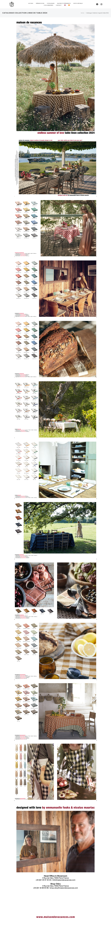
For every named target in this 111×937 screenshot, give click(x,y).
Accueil (30, 3)
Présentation (40, 3)
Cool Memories (48, 5)
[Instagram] (101, 4)
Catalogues (50, 3)
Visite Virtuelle (78, 3)
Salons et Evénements (64, 3)
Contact (59, 5)
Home (82, 13)
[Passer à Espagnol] (69, 5)
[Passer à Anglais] (65, 5)
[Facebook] (97, 4)
